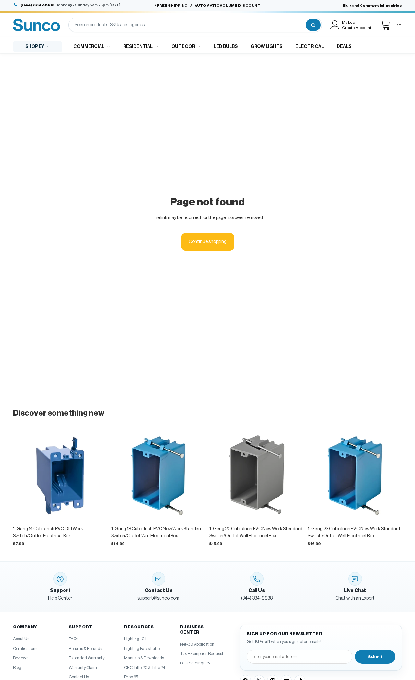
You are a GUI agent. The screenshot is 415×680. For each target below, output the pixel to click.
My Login (350, 22)
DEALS (344, 46)
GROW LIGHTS (266, 46)
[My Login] (334, 24)
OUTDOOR (183, 46)
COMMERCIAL (88, 46)
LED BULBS (226, 46)
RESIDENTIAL (138, 46)
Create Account (356, 27)
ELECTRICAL (309, 46)
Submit (375, 657)
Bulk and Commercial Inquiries (372, 5)
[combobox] (187, 25)
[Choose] (97, 513)
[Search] (313, 25)
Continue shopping (208, 242)
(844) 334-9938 (37, 5)
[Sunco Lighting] (36, 25)
